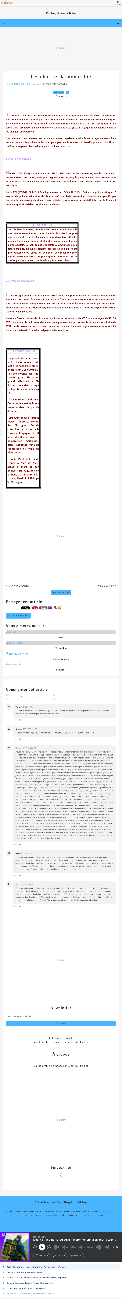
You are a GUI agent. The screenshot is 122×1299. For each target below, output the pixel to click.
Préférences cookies (96, 1215)
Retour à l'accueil (61, 592)
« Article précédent (17, 585)
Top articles (76, 1211)
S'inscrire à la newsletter (18, 616)
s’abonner (43, 1256)
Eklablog (82, 1202)
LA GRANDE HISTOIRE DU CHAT (24, 83)
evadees (57, 1042)
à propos (78, 1256)
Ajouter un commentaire (30, 697)
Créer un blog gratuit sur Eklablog (57, 1211)
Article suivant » (106, 585)
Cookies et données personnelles (73, 1215)
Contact (87, 1211)
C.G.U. (112, 1211)
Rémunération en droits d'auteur (30, 1215)
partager (61, 1256)
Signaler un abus (100, 1211)
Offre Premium (51, 1215)
